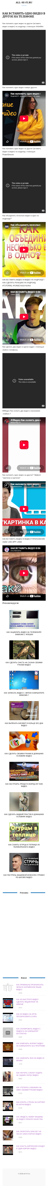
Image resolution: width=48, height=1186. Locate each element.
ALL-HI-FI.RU (24, 2)
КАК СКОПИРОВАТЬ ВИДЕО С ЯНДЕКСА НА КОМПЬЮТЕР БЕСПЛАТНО (28, 1031)
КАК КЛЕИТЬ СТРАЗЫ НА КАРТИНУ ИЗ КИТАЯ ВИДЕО (30, 1103)
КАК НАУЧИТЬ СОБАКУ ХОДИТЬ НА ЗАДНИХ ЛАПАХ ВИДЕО (29, 1074)
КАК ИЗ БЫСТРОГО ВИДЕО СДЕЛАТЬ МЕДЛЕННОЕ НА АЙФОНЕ (27, 1001)
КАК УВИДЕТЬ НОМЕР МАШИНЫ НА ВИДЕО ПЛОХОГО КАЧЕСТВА (29, 1118)
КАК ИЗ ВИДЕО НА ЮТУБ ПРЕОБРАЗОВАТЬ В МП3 (26, 1015)
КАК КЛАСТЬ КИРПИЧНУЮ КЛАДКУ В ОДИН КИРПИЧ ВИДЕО (30, 1147)
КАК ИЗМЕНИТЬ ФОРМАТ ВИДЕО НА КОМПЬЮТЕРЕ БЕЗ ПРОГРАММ (30, 1044)
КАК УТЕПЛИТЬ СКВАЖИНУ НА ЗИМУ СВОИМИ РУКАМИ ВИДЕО (29, 1088)
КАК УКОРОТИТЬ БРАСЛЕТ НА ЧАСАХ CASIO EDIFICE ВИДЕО (28, 1132)
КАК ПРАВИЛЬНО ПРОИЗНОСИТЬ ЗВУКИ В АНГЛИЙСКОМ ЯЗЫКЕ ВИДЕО (30, 987)
